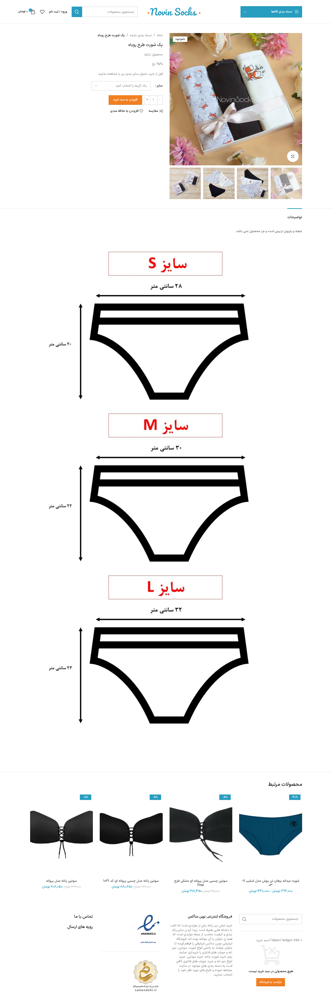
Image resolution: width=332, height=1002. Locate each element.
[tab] (294, 215)
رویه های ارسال (80, 927)
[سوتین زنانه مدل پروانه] (61, 834)
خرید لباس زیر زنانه (219, 925)
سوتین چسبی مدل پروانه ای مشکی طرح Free (200, 883)
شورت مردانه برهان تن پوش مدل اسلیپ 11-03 (270, 883)
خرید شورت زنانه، (215, 956)
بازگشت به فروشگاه (270, 982)
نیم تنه (221, 961)
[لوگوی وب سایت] (174, 11)
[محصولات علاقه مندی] (42, 11)
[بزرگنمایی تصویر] (292, 156)
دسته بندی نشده (141, 35)
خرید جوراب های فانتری (198, 961)
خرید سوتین (195, 956)
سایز (160, 85)
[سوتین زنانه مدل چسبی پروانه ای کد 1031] (131, 834)
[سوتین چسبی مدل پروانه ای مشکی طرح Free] (201, 834)
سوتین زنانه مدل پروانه (61, 881)
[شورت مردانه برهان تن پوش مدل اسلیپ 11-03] (270, 834)
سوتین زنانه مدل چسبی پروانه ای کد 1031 (131, 881)
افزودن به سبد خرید (125, 99)
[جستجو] (77, 12)
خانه (160, 35)
